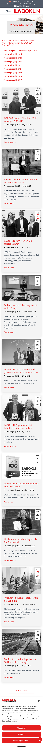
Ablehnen (21, 734)
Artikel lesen (9, 142)
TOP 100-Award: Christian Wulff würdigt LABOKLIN (20, 119)
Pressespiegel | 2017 (12, 80)
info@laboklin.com (22, 6)
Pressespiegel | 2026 (12, 54)
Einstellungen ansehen (21, 741)
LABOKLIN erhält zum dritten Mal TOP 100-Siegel (21, 485)
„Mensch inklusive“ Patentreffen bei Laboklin (21, 599)
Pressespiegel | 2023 (12, 61)
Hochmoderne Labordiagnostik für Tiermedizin (20, 541)
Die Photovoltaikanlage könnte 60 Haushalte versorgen (20, 661)
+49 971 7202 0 (29, 2)
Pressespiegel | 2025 (28, 50)
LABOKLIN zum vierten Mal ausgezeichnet (18, 242)
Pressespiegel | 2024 (12, 58)
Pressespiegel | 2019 (12, 76)
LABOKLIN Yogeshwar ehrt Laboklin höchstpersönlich (18, 426)
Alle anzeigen (9, 50)
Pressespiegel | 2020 (12, 72)
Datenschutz (22, 746)
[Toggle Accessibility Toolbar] (39, 739)
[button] (39, 701)
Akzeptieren (21, 728)
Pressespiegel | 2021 (12, 69)
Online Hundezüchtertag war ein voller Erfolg (21, 307)
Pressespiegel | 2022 (12, 65)
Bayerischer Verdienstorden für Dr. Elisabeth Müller (20, 181)
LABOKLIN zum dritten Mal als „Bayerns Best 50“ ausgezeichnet (21, 371)
